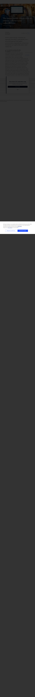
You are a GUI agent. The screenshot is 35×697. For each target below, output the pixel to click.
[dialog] (17, 227)
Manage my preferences (11, 230)
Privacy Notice (10, 227)
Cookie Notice (19, 226)
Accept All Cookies (23, 230)
